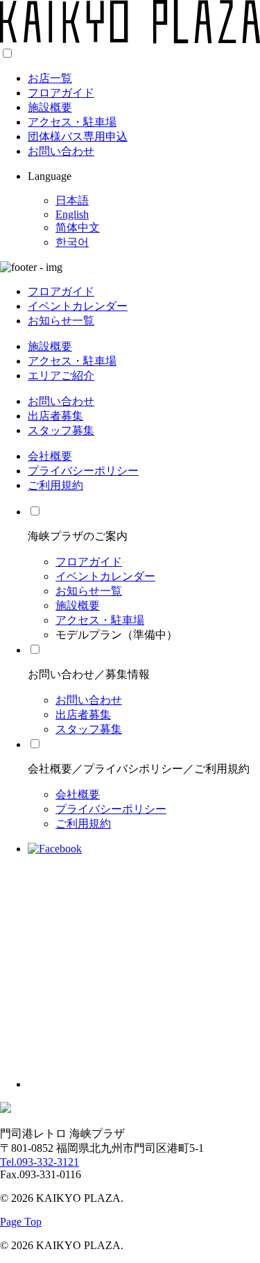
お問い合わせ (61, 151)
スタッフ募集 (61, 430)
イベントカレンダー (78, 306)
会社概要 (50, 456)
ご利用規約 (55, 485)
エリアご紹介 (61, 375)
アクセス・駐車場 (72, 122)
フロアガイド (61, 93)
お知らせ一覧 (61, 321)
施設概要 (50, 107)
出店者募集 (55, 416)
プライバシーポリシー (83, 471)
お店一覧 (50, 78)
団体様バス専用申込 (78, 136)
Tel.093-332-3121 (39, 1162)
